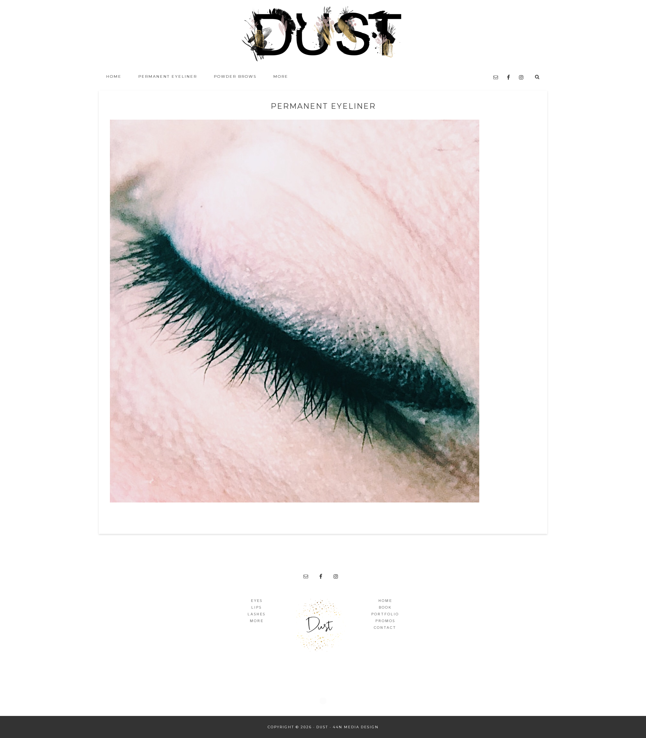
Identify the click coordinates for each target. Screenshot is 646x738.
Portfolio (385, 614)
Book (385, 607)
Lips (256, 607)
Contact (385, 627)
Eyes (256, 600)
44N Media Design (356, 727)
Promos (385, 621)
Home (385, 600)
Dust (323, 34)
